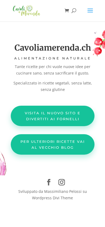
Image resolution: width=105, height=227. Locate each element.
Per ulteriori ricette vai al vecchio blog (52, 144)
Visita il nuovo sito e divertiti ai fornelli (52, 116)
